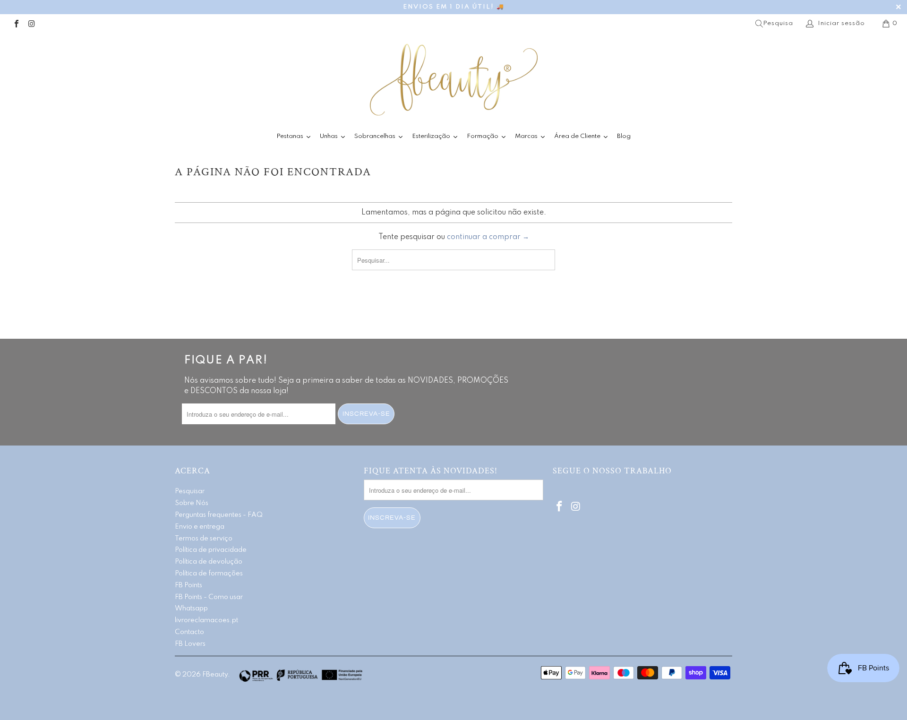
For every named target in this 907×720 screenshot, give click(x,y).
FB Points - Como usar (209, 597)
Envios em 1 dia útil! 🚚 (454, 7)
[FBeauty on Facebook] (16, 23)
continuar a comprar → (488, 237)
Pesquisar (190, 491)
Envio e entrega (199, 526)
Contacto (189, 632)
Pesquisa (778, 23)
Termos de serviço (203, 538)
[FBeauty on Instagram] (31, 23)
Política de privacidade (211, 550)
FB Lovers (190, 644)
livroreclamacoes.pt (206, 620)
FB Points (188, 585)
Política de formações (209, 573)
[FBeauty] (453, 79)
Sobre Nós (191, 503)
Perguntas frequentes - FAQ (219, 515)
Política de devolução (208, 561)
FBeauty (215, 674)
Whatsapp (191, 608)
